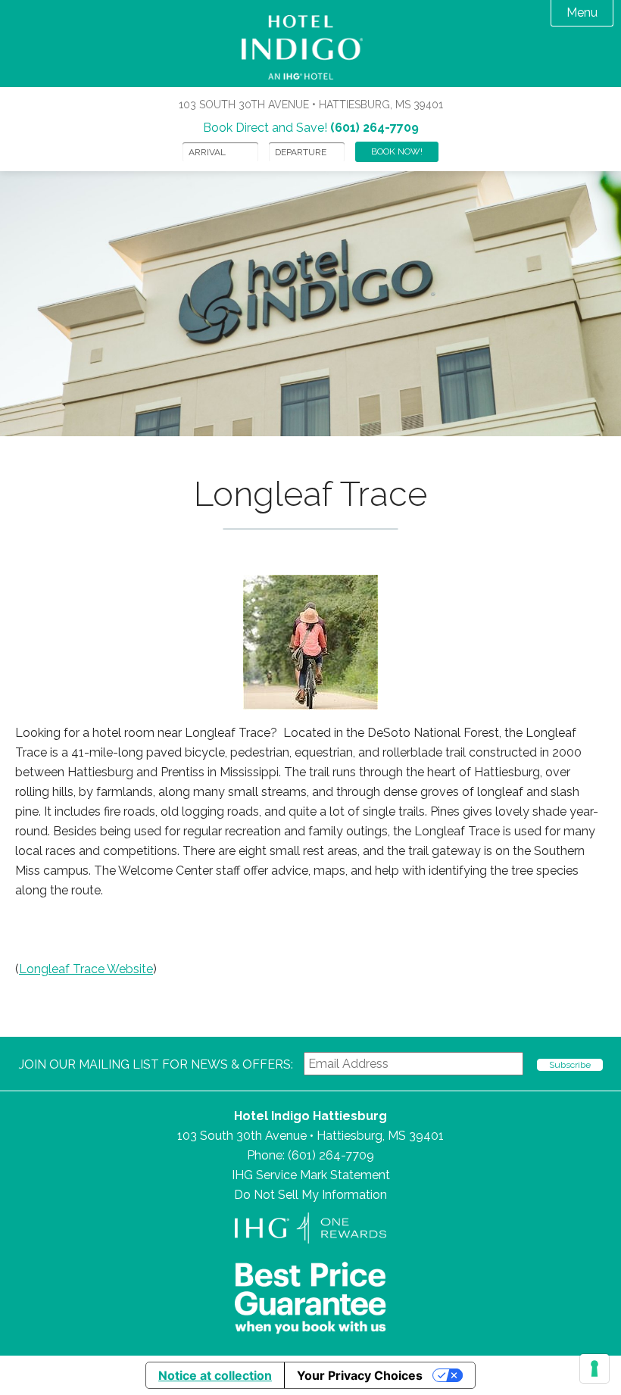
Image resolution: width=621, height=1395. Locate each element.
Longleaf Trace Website (86, 969)
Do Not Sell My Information (310, 1194)
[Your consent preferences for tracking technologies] (594, 1368)
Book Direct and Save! (311, 127)
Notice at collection (215, 1375)
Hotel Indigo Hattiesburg (311, 47)
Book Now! (397, 151)
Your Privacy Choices (360, 1375)
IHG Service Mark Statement (311, 1175)
